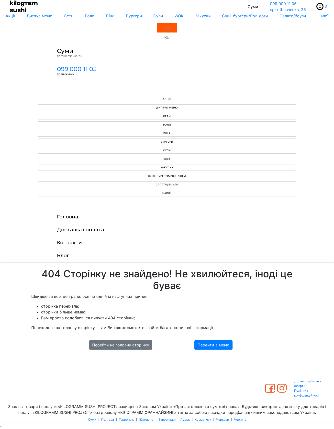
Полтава (107, 419)
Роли (89, 15)
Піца (110, 15)
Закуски (203, 15)
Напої (323, 15)
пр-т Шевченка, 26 (288, 9)
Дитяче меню (39, 15)
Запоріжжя (167, 419)
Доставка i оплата (80, 229)
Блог (63, 255)
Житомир (146, 419)
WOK (179, 15)
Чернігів (240, 419)
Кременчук (203, 419)
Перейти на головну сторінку (120, 345)
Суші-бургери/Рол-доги (245, 15)
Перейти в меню (213, 345)
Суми (92, 419)
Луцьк (185, 419)
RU (167, 37)
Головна (67, 216)
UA (167, 27)
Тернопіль (126, 419)
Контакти (69, 242)
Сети (69, 15)
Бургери (134, 15)
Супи (158, 15)
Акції (10, 15)
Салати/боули (292, 15)
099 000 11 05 (283, 3)
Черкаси (222, 419)
